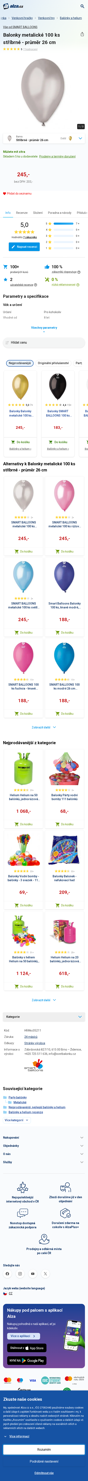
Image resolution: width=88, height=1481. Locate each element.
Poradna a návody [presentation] (59, 212)
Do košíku (26, 551)
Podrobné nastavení (44, 1461)
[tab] (8, 212)
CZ (10, 1293)
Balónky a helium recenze (26, 1112)
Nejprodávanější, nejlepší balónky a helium (37, 1107)
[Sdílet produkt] (82, 34)
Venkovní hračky (22, 18)
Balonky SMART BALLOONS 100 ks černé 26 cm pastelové (58, 414)
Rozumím (44, 1450)
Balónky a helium (71, 18)
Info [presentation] (8, 212)
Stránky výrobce (34, 1043)
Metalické (20, 1102)
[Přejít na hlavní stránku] (13, 6)
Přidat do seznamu (19, 193)
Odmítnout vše (44, 1473)
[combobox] (44, 138)
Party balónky (18, 1097)
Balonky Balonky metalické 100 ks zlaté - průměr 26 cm (20, 414)
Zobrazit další (41, 727)
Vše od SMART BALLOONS (20, 27)
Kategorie (13, 1016)
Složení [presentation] (38, 212)
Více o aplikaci (20, 1336)
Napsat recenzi (27, 246)
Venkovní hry (46, 18)
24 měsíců (30, 1036)
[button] (44, 1138)
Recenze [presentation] (22, 212)
